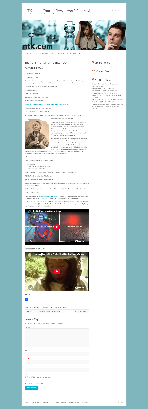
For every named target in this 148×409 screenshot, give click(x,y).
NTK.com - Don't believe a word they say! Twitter (115, 10)
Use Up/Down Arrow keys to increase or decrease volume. (64, 115)
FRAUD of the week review (59, 53)
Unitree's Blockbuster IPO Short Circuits (103, 84)
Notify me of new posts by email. (34, 383)
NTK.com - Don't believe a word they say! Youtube (118, 10)
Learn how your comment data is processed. (59, 391)
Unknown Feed (102, 71)
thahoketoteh (31, 307)
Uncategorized (51, 307)
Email (27, 359)
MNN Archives (45, 198)
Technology (43, 53)
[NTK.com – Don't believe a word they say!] (74, 21)
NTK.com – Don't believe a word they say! (57, 11)
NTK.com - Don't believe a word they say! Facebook (112, 10)
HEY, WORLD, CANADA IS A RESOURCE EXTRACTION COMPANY (44, 311)
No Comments (61, 307)
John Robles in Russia (81, 311)
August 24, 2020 (41, 307)
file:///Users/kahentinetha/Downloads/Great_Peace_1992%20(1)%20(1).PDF (46, 104)
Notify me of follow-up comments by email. (37, 377)
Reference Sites (75, 53)
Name (27, 350)
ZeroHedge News (103, 80)
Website (27, 367)
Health (35, 53)
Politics (28, 53)
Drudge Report (102, 62)
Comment (28, 327)
